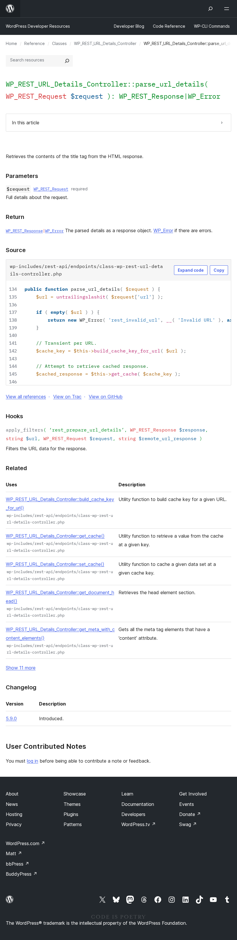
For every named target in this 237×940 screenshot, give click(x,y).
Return (15, 216)
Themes (72, 804)
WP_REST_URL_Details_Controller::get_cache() (55, 536)
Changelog (21, 687)
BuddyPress (21, 874)
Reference (34, 43)
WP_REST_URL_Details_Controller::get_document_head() (60, 597)
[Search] (67, 61)
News (12, 804)
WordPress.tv (138, 824)
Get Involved (193, 794)
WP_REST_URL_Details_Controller (105, 43)
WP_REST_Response (151, 96)
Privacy (14, 824)
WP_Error (204, 96)
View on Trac (67, 396)
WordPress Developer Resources (38, 26)
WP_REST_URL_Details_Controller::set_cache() (55, 564)
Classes (59, 43)
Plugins (71, 814)
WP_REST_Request (51, 189)
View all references (26, 396)
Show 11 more (21, 668)
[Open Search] (210, 8)
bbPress (17, 864)
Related (16, 468)
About (12, 794)
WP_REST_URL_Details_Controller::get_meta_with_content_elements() (60, 633)
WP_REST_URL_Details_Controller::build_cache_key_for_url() (60, 503)
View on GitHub (106, 396)
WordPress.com (25, 843)
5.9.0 (11, 718)
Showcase (75, 794)
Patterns (73, 824)
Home (11, 43)
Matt (14, 853)
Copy (219, 270)
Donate (190, 814)
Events (186, 804)
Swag (188, 824)
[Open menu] (228, 8)
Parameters (22, 175)
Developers (133, 814)
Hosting (14, 814)
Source (16, 250)
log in (32, 761)
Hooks (14, 416)
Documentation (137, 804)
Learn (127, 794)
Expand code (191, 270)
